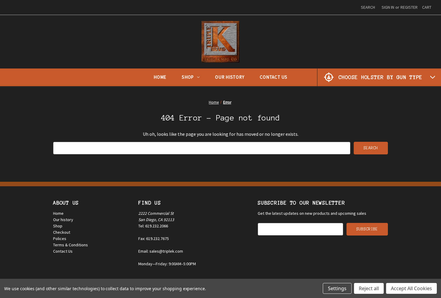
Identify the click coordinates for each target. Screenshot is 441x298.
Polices (59, 238)
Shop (188, 77)
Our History (229, 77)
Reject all (369, 288)
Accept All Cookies (411, 288)
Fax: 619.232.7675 (153, 238)
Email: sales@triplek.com (160, 251)
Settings (337, 288)
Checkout (61, 232)
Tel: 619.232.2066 (153, 226)
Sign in (388, 7)
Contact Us (273, 77)
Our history (63, 219)
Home (160, 77)
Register (409, 7)
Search (368, 7)
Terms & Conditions (70, 245)
